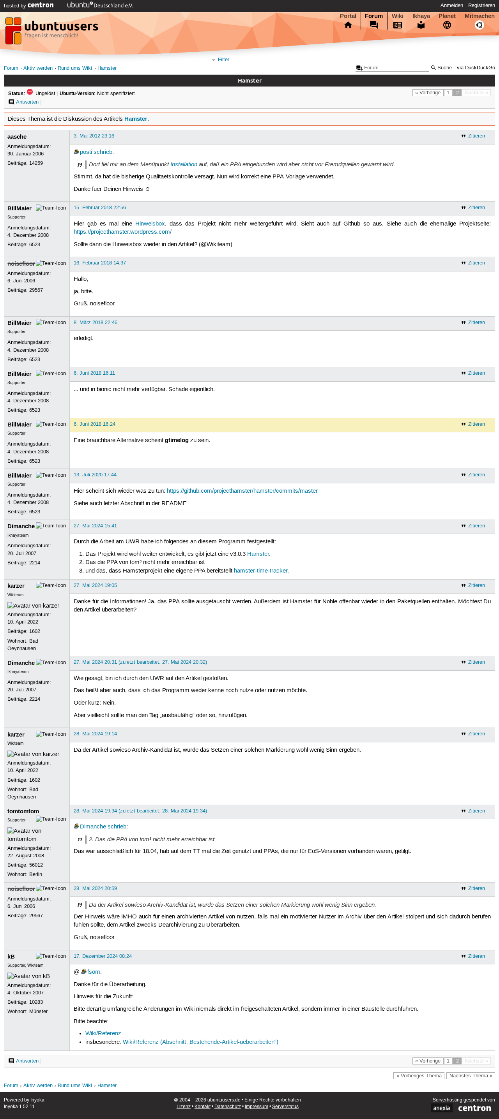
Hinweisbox (150, 223)
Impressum (256, 1107)
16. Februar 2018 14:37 (100, 263)
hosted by (16, 6)
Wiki (397, 16)
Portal (348, 16)
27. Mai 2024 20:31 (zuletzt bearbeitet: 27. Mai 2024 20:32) (140, 662)
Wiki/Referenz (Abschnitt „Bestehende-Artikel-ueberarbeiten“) (200, 1042)
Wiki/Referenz (103, 1033)
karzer (16, 586)
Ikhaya (421, 16)
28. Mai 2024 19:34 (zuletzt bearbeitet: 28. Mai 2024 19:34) (140, 811)
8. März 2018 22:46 (95, 322)
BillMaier (19, 208)
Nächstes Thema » (470, 1076)
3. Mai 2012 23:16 (94, 136)
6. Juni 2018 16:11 (94, 373)
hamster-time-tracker (260, 570)
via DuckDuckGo (476, 68)
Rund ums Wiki (75, 68)
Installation (183, 164)
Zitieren (476, 136)
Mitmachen (480, 16)
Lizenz (184, 1107)
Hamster (107, 68)
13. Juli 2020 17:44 (95, 475)
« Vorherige (428, 93)
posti (86, 152)
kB (11, 956)
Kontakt (203, 1107)
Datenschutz (227, 1107)
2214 (34, 563)
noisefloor (21, 264)
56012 (36, 865)
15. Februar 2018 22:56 (100, 207)
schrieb (103, 152)
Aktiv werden (38, 68)
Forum (374, 16)
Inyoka (37, 1100)
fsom (93, 972)
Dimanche (21, 526)
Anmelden (452, 5)
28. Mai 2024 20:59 (95, 888)
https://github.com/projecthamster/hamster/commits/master (242, 491)
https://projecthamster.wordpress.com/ (123, 232)
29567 (36, 290)
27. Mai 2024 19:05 (95, 585)
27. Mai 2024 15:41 (95, 526)
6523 (34, 244)
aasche (17, 137)
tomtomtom (23, 811)
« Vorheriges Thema (419, 1076)
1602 (34, 631)
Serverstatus (285, 1107)
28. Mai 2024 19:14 (95, 734)
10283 (36, 1002)
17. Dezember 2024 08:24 (103, 956)
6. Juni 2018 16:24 (94, 424)
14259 (36, 163)
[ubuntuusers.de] (52, 33)
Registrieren (481, 5)
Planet (447, 16)
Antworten (27, 102)
